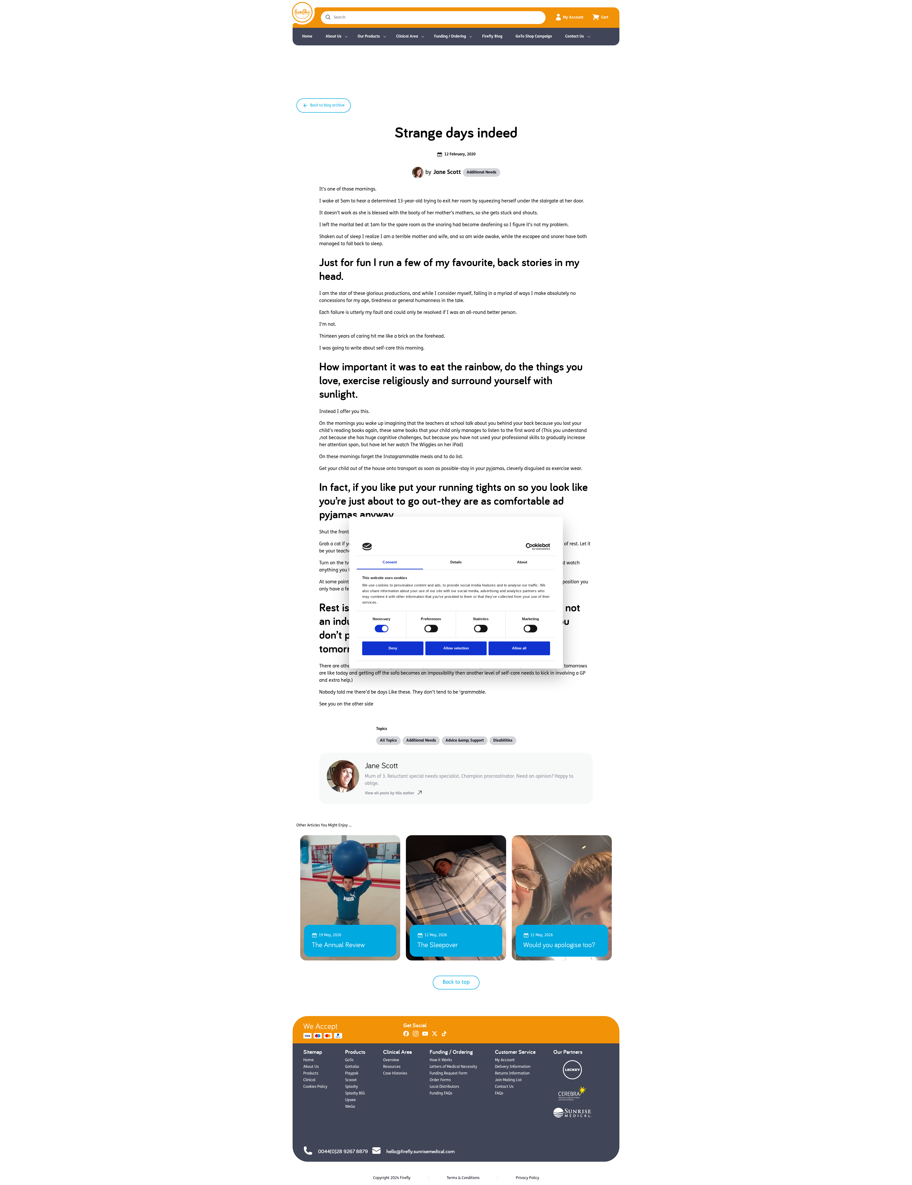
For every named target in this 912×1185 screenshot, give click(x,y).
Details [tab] (456, 562)
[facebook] (406, 1035)
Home (307, 36)
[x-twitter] (434, 1035)
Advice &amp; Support (465, 741)
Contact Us (574, 36)
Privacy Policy (527, 1178)
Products (310, 1073)
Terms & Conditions (463, 1178)
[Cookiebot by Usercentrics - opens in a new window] (529, 546)
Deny (393, 648)
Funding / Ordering (450, 36)
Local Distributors (444, 1087)
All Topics (388, 741)
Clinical (309, 1080)
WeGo (350, 1107)
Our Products (369, 36)
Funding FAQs (441, 1093)
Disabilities (503, 741)
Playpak (351, 1073)
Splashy (351, 1087)
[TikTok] (444, 1035)
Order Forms (440, 1080)
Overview (391, 1060)
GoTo (349, 1060)
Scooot (351, 1080)
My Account (573, 17)
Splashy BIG (355, 1093)
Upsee (350, 1100)
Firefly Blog (492, 36)
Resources (391, 1067)
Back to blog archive (327, 105)
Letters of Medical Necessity (453, 1067)
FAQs (499, 1093)
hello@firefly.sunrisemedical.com (420, 1151)
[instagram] (415, 1035)
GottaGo (352, 1067)
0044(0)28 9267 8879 (343, 1151)
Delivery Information (512, 1067)
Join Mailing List (508, 1080)
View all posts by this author (389, 793)
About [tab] (522, 562)
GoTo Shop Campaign (534, 36)
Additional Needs (481, 172)
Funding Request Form (448, 1073)
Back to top (456, 982)
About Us (334, 36)
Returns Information (512, 1073)
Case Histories (395, 1073)
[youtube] (425, 1035)
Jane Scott (447, 172)
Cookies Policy (315, 1087)
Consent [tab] (390, 562)
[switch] (431, 628)
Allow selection (456, 648)
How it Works (441, 1060)
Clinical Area (407, 36)
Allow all (519, 648)
